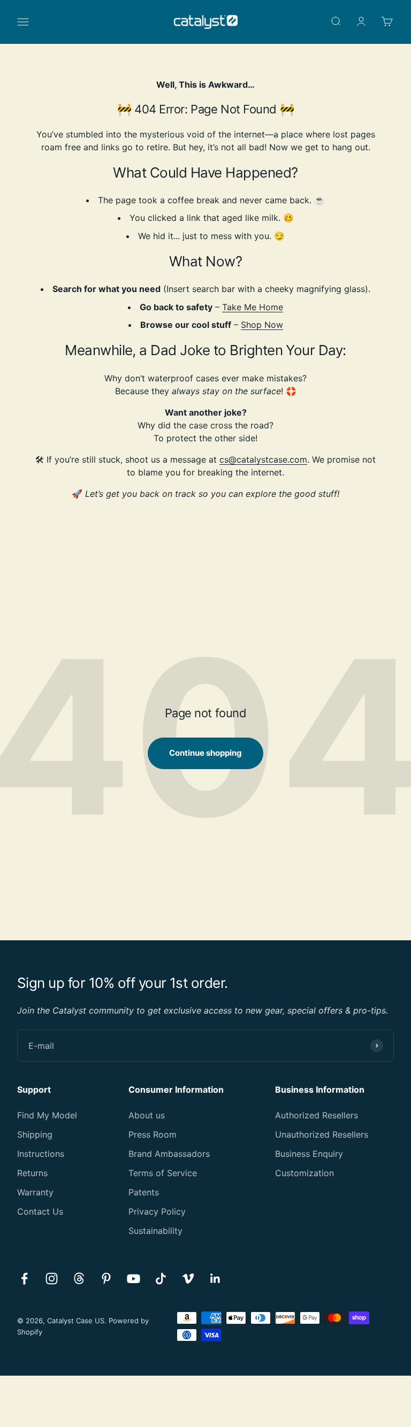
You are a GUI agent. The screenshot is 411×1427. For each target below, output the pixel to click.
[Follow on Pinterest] (106, 1278)
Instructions (40, 1153)
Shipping (34, 1134)
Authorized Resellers (316, 1115)
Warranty (35, 1192)
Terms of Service (162, 1173)
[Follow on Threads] (79, 1278)
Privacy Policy (157, 1211)
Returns (32, 1173)
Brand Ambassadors (169, 1153)
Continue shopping (205, 753)
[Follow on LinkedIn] (215, 1278)
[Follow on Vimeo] (188, 1278)
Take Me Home (252, 307)
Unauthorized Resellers (321, 1134)
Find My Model (47, 1115)
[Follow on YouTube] (133, 1278)
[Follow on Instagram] (51, 1278)
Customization (304, 1173)
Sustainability (155, 1230)
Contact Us (40, 1211)
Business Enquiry (309, 1153)
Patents (143, 1192)
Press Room (152, 1134)
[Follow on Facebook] (24, 1278)
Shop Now (262, 324)
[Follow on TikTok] (161, 1278)
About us (146, 1115)
